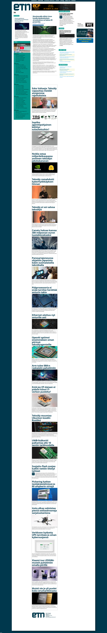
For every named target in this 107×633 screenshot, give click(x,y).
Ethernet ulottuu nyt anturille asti (43, 316)
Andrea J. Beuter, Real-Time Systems (21, 91)
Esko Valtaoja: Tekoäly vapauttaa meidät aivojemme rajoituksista (44, 92)
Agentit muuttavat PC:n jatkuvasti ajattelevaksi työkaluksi (65, 32)
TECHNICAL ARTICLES (49, 0)
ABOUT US (67, 0)
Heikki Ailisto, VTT (18, 112)
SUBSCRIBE (40, 0)
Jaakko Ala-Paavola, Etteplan (20, 55)
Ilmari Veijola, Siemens (19, 117)
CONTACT (73, 0)
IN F (15, 15)
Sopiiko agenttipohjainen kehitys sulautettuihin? (41, 126)
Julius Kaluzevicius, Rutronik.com (21, 97)
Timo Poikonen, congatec (20, 60)
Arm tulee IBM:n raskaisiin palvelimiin (44, 366)
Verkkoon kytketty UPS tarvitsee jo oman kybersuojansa (44, 535)
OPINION (61, 28)
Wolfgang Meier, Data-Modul (20, 102)
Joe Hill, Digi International (20, 58)
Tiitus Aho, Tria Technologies (20, 57)
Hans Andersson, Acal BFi (20, 79)
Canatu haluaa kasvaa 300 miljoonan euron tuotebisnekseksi (44, 233)
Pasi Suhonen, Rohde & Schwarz (21, 80)
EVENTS (57, 0)
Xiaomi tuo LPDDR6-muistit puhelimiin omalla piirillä (43, 563)
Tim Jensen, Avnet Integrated (20, 115)
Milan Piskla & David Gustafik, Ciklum (22, 75)
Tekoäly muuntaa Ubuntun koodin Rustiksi (41, 418)
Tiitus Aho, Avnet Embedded (20, 78)
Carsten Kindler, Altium (19, 99)
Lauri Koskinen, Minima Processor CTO (22, 113)
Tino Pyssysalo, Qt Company (20, 100)
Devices (34, 25)
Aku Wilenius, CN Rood (19, 56)
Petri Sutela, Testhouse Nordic (21, 66)
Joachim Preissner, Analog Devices (21, 82)
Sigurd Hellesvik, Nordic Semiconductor (22, 89)
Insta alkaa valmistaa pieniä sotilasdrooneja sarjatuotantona (44, 510)
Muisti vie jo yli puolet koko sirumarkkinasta (44, 589)
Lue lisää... (17, 38)
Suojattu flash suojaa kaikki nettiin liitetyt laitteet (43, 469)
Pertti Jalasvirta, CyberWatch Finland (22, 94)
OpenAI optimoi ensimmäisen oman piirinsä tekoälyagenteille (43, 341)
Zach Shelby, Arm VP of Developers (21, 107)
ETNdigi (62, 0)
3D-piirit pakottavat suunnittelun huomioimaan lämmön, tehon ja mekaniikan (21, 20)
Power (42, 25)
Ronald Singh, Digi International (21, 93)
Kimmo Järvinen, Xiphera (20, 88)
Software (38, 25)
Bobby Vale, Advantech (19, 105)
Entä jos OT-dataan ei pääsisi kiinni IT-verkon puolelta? (43, 389)
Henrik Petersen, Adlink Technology (21, 68)
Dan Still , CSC (18, 69)
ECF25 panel (18, 61)
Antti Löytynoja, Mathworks (20, 116)
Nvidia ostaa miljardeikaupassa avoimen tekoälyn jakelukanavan (42, 157)
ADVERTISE (34, 0)
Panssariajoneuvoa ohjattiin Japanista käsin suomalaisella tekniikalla (43, 261)
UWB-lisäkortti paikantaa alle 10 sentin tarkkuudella (43, 443)
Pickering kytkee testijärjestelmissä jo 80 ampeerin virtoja (43, 484)
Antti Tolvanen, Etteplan (20, 72)
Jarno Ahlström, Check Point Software (22, 77)
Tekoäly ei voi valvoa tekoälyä (43, 208)
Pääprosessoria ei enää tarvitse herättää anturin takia (44, 290)
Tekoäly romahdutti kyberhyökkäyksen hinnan (43, 182)
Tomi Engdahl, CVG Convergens (21, 67)
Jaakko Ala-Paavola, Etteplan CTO (21, 111)
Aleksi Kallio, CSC (18, 71)
